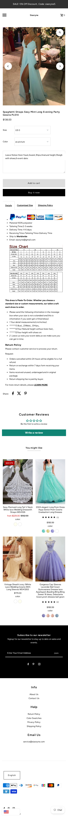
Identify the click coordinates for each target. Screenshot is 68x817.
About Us (34, 694)
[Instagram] (39, 664)
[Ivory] (15, 524)
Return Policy (34, 714)
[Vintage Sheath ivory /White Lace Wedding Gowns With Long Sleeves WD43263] (18, 559)
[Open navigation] (11, 15)
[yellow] (48, 531)
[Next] (60, 66)
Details (8, 205)
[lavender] (52, 531)
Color (5, 141)
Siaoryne (34, 15)
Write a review (34, 432)
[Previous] (8, 66)
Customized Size (25, 205)
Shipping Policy (45, 205)
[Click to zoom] (60, 32)
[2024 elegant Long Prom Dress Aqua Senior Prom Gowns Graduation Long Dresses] (50, 481)
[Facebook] (28, 664)
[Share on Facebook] (13, 394)
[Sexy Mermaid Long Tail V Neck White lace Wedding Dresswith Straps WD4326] (18, 481)
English (12, 775)
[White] (20, 524)
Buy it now (34, 192)
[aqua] (43, 531)
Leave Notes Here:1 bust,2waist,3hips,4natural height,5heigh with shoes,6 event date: (33, 157)
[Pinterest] (33, 664)
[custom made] (57, 531)
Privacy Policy (33, 722)
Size (5, 130)
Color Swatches (34, 718)
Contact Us (34, 698)
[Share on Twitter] (19, 394)
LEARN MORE (41, 385)
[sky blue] (57, 615)
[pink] (48, 615)
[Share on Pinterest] (25, 394)
